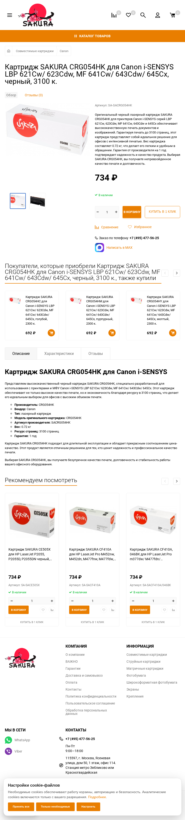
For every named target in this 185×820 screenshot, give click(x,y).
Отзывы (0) (34, 95)
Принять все (21, 806)
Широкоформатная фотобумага (151, 682)
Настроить (88, 806)
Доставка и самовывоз (84, 675)
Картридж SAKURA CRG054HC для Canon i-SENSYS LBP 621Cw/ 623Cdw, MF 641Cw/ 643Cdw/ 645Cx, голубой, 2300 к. (40, 310)
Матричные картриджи (144, 668)
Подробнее (97, 797)
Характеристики (59, 353)
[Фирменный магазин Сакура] (31, 656)
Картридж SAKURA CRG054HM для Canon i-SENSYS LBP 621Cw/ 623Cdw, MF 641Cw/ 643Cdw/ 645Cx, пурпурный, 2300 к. (100, 310)
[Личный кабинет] (157, 15)
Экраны (132, 689)
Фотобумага (136, 675)
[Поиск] (143, 15)
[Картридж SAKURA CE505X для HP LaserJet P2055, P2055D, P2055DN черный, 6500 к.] (31, 520)
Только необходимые (55, 806)
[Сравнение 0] (114, 15)
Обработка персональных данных (86, 712)
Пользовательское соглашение (90, 703)
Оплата (71, 682)
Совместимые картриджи (35, 51)
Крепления (135, 696)
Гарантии (73, 668)
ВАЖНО (72, 661)
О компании (75, 654)
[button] (176, 273)
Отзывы (95, 353)
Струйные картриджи (143, 661)
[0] (172, 15)
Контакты (73, 689)
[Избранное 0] (128, 15)
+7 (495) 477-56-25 (144, 238)
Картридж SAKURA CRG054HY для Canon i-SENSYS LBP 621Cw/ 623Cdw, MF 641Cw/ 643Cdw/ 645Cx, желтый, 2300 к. (161, 310)
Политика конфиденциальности (91, 696)
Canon (64, 51)
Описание (21, 353)
